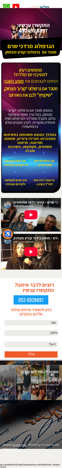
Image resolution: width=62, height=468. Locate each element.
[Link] (16, 7)
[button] (6, 7)
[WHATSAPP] (6, 7)
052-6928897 (30, 300)
